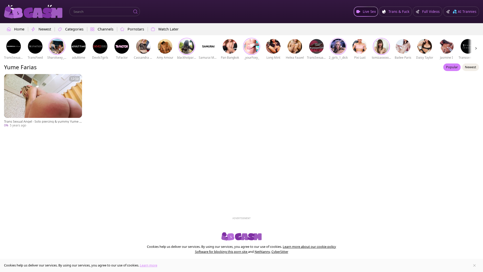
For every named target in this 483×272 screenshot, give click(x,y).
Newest (470, 67)
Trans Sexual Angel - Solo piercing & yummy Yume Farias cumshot (42, 121)
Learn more (148, 265)
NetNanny (262, 251)
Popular (452, 67)
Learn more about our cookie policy (309, 246)
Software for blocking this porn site (221, 251)
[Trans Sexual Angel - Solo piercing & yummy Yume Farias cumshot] (43, 101)
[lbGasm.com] (33, 11)
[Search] (135, 11)
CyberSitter (279, 251)
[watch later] (10, 80)
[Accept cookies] (474, 265)
